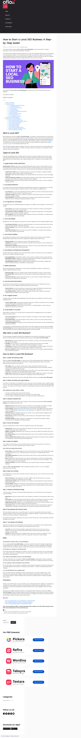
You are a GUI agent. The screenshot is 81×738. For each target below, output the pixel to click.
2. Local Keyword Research (14, 106)
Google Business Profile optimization (26, 410)
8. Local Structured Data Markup (15, 113)
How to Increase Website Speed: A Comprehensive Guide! (18, 603)
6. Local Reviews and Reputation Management (18, 111)
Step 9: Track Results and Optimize (15, 129)
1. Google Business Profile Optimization (16, 105)
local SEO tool (42, 529)
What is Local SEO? (10, 102)
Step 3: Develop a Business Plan (15, 122)
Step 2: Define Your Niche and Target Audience (18, 121)
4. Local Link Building (13, 108)
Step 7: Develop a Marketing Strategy (16, 127)
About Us (7, 15)
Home (6, 11)
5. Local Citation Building (13, 110)
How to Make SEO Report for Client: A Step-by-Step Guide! (18, 602)
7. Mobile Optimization (13, 112)
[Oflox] (9, 3)
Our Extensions (8, 22)
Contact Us (7, 18)
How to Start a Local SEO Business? (13, 118)
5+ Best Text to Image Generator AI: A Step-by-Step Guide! (17, 611)
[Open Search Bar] (4, 31)
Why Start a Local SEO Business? (13, 117)
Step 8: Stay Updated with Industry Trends (17, 128)
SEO (5, 610)
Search (4, 620)
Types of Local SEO (10, 104)
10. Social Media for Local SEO (15, 116)
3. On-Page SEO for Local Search (15, 107)
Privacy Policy (8, 26)
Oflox (7, 736)
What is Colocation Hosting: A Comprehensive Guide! (16, 613)
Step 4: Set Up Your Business (14, 123)
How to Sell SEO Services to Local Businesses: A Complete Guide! (20, 600)
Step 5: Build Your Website (14, 124)
